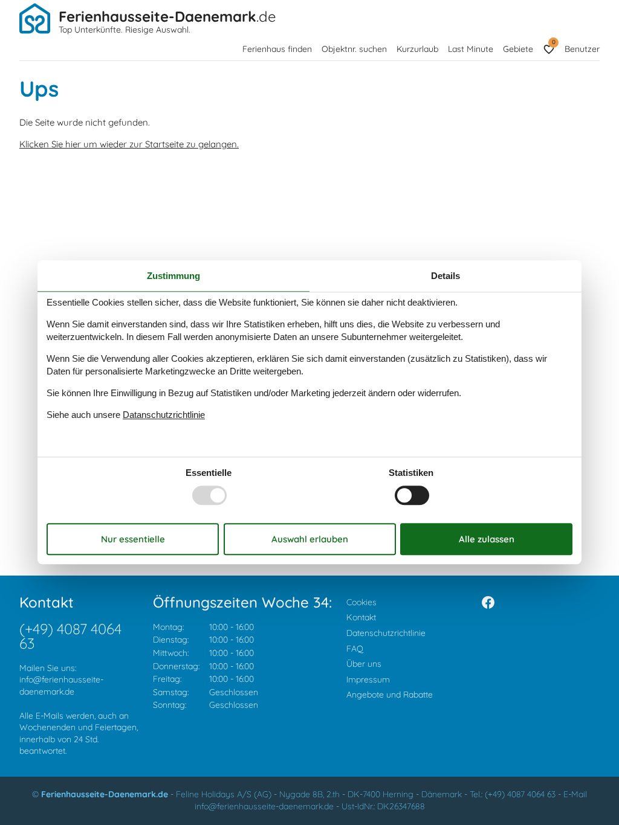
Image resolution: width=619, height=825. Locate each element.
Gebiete (518, 48)
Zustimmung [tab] (173, 276)
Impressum (368, 679)
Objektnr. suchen (354, 48)
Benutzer (582, 48)
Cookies (361, 602)
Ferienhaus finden (277, 48)
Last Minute (470, 48)
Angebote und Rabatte (389, 694)
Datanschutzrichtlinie (164, 414)
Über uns (363, 663)
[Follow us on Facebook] (488, 602)
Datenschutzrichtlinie (386, 633)
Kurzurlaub (417, 48)
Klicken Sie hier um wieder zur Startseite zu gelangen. (129, 144)
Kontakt (361, 617)
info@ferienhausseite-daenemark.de (61, 685)
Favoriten (553, 42)
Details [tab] (445, 276)
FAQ (354, 648)
